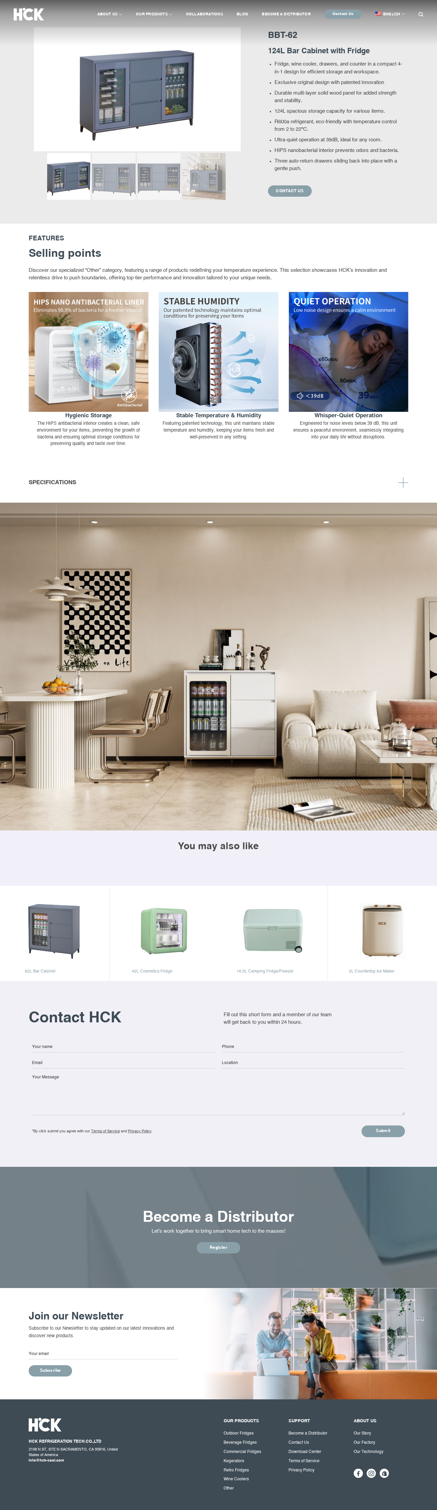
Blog (242, 14)
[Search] (421, 13)
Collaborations (204, 14)
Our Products (152, 14)
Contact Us (343, 14)
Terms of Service (105, 1131)
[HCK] (33, 14)
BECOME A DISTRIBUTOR (286, 14)
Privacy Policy (140, 1131)
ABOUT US (107, 14)
